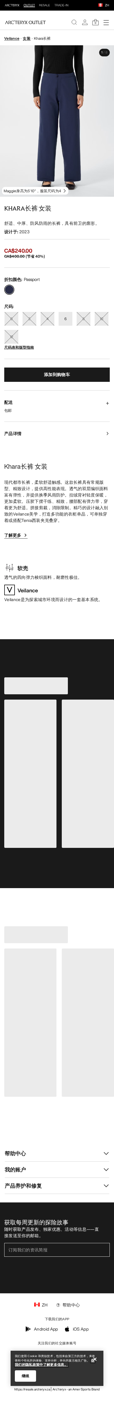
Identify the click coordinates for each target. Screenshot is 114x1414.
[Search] (74, 22)
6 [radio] (65, 318)
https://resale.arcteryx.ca (32, 1389)
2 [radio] (29, 318)
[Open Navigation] (106, 22)
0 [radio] (11, 318)
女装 (26, 38)
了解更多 (12, 535)
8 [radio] (83, 318)
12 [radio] (11, 336)
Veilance (11, 38)
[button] (100, 5)
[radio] (9, 289)
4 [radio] (47, 318)
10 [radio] (101, 318)
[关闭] (95, 1359)
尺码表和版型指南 (19, 347)
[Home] (25, 22)
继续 (25, 1376)
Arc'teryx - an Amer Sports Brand (76, 1389)
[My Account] (85, 22)
